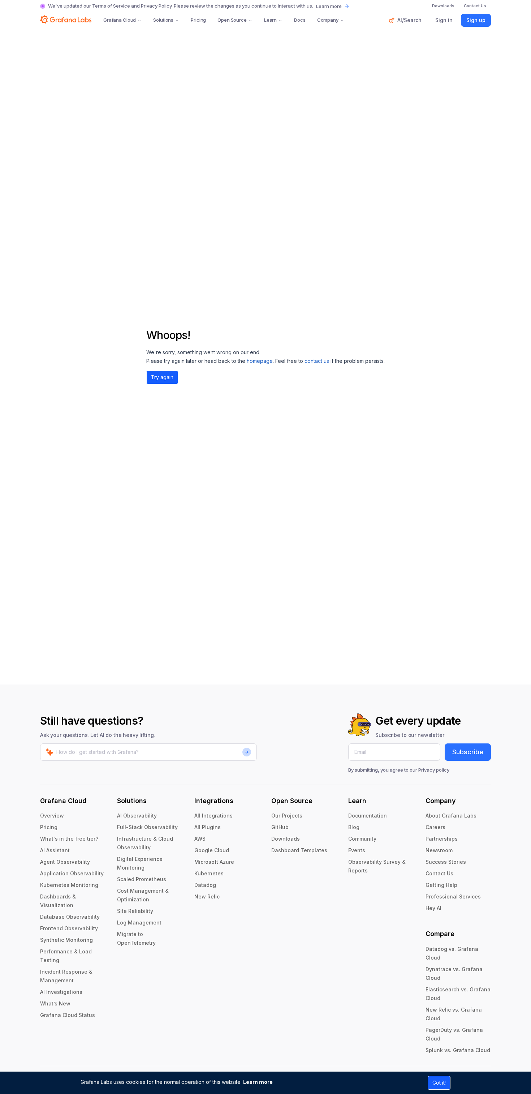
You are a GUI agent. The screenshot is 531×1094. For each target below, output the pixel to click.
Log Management (139, 922)
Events (356, 850)
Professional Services (453, 896)
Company (327, 20)
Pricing (198, 20)
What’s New (55, 1003)
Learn (270, 20)
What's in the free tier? (69, 839)
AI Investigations (61, 992)
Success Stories (446, 862)
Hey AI (433, 908)
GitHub (280, 827)
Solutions (163, 20)
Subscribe (467, 752)
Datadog (205, 885)
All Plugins (207, 827)
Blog (353, 827)
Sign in (444, 20)
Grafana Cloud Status (67, 1015)
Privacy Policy (156, 6)
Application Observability (72, 873)
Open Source (232, 20)
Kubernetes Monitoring (69, 885)
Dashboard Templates (299, 850)
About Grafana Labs (451, 815)
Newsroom (439, 850)
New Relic (207, 896)
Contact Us (439, 873)
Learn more (258, 1082)
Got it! (439, 1083)
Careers (435, 827)
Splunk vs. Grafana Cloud (458, 1050)
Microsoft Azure (214, 862)
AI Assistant (55, 850)
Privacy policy (433, 770)
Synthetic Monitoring (66, 940)
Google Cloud (211, 850)
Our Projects (286, 815)
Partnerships (442, 839)
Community (362, 839)
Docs (299, 20)
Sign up (475, 20)
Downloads (285, 839)
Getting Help (441, 885)
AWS (200, 839)
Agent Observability (65, 862)
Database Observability (70, 917)
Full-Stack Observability (147, 827)
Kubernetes (209, 873)
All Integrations (213, 815)
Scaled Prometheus (141, 879)
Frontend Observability (69, 928)
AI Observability (137, 815)
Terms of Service (111, 6)
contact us (317, 361)
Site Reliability (135, 911)
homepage (260, 361)
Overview (52, 815)
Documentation (367, 815)
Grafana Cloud (119, 20)
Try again (162, 377)
